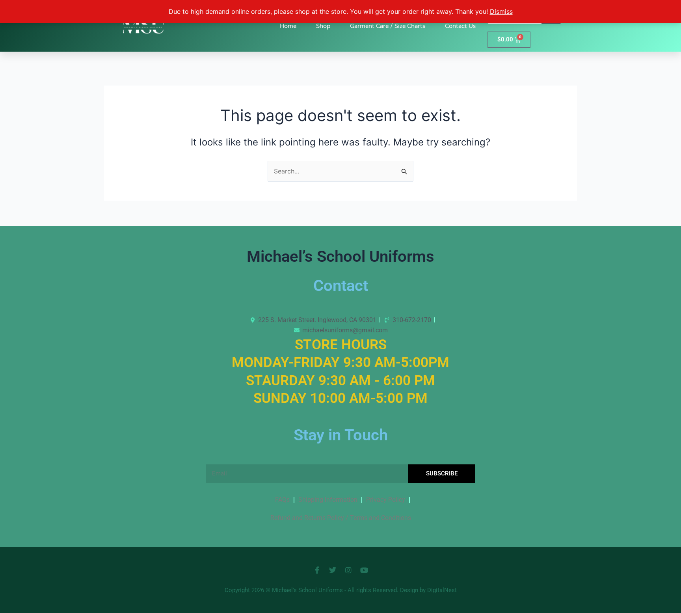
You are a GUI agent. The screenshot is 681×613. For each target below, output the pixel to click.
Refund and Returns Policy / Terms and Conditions (340, 518)
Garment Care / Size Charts (387, 26)
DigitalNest (442, 590)
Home (288, 26)
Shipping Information (327, 499)
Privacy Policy (385, 499)
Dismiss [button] (501, 11)
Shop (323, 26)
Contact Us (460, 26)
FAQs (282, 499)
